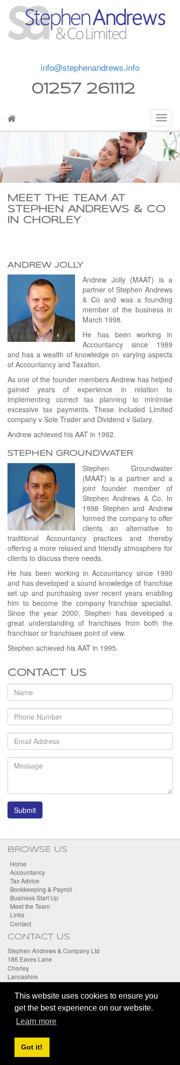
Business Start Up (34, 897)
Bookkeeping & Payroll (41, 889)
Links (17, 914)
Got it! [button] (31, 1047)
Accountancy (27, 872)
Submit (25, 810)
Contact (20, 923)
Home (18, 863)
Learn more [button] (36, 1021)
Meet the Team (30, 906)
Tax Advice (25, 880)
